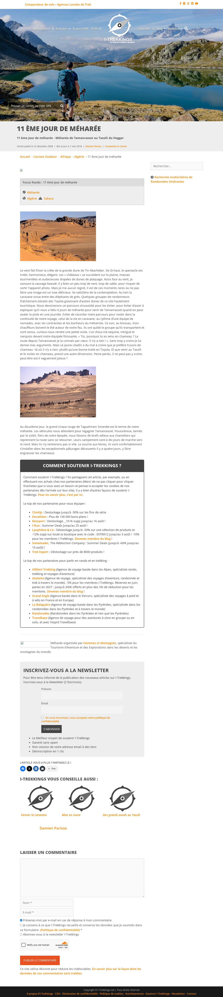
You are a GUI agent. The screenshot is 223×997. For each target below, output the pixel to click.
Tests (94, 29)
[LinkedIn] (36, 768)
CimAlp (37, 512)
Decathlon (39, 517)
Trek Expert (40, 552)
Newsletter (178, 993)
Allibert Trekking (43, 569)
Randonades (40, 613)
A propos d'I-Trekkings (40, 993)
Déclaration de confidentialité (80, 993)
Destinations (42, 29)
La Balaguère (41, 605)
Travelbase (39, 618)
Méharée (33, 192)
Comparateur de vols (39, 4)
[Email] (42, 768)
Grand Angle (40, 596)
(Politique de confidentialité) (60, 930)
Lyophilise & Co (43, 530)
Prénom (46, 689)
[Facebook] (23, 768)
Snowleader (40, 543)
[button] (53, 28)
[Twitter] (29, 768)
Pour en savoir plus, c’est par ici (60, 495)
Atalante (38, 578)
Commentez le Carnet (116, 146)
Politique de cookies (111, 993)
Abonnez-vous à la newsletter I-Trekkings (50, 934)
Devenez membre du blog (93, 539)
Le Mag (158, 29)
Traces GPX (80, 29)
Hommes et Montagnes (99, 643)
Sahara (49, 198)
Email (44, 703)
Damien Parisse (93, 146)
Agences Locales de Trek (74, 4)
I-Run (36, 525)
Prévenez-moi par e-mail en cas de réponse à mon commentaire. (67, 920)
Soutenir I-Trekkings (158, 993)
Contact (191, 993)
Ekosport (38, 521)
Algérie (32, 198)
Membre (174, 29)
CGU (57, 993)
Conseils (144, 29)
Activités (62, 29)
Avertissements (134, 993)
